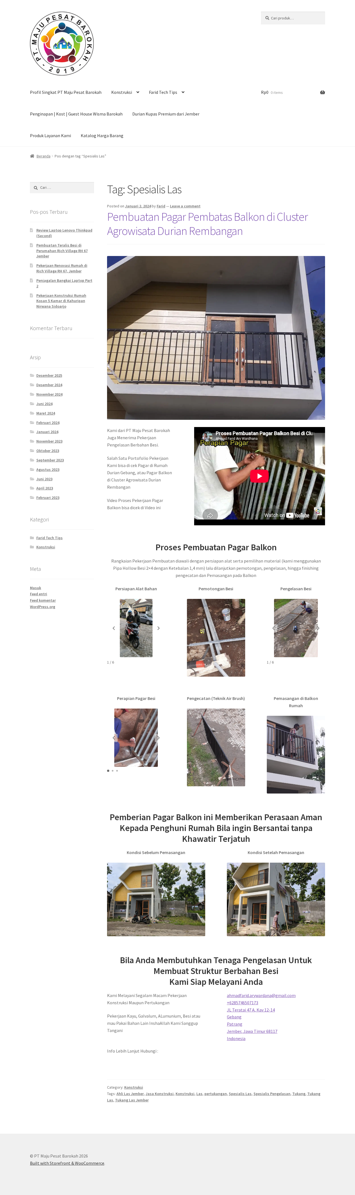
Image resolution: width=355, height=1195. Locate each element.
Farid (161, 206)
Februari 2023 (47, 497)
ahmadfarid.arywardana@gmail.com (261, 995)
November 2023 (49, 441)
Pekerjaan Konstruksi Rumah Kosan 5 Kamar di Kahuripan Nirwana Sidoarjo (61, 301)
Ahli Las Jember (130, 1093)
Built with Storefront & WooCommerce (67, 1163)
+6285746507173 (242, 1002)
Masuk (35, 587)
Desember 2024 (49, 384)
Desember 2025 (49, 375)
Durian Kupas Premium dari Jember (165, 114)
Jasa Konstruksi (160, 1093)
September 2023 (50, 460)
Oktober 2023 (47, 450)
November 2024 (49, 394)
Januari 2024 (47, 431)
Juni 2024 (44, 403)
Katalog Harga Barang (102, 135)
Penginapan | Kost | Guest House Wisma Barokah (76, 114)
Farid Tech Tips (163, 92)
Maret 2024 (45, 413)
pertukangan (215, 1093)
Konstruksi (121, 92)
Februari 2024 (47, 422)
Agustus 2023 (47, 469)
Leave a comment (185, 206)
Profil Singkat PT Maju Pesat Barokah (66, 92)
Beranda (43, 156)
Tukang (298, 1093)
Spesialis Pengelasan (271, 1093)
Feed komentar (43, 600)
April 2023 (44, 488)
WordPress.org (42, 606)
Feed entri (38, 593)
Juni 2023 (44, 478)
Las (199, 1093)
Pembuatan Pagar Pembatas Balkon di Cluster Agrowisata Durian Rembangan (207, 223)
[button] (114, 628)
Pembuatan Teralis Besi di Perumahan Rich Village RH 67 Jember (62, 251)
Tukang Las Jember (132, 1100)
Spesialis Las (240, 1093)
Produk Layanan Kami (50, 135)
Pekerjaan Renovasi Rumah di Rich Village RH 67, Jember (61, 268)
